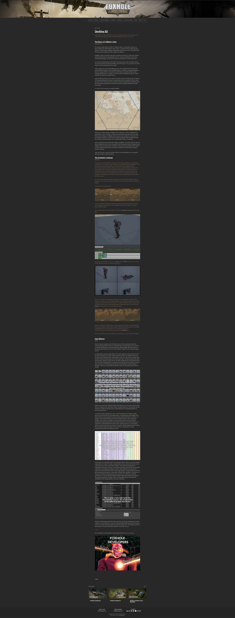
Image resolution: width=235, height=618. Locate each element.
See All (145, 586)
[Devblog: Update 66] (97, 594)
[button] (97, 2)
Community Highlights (104, 20)
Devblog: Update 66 (95, 600)
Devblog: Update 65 (115, 600)
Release (96, 20)
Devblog (113, 20)
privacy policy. (121, 615)
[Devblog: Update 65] (117, 594)
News (136, 20)
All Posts (90, 20)
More (140, 20)
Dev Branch (119, 20)
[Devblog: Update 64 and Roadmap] (137, 594)
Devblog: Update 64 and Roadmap (136, 601)
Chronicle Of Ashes (128, 20)
